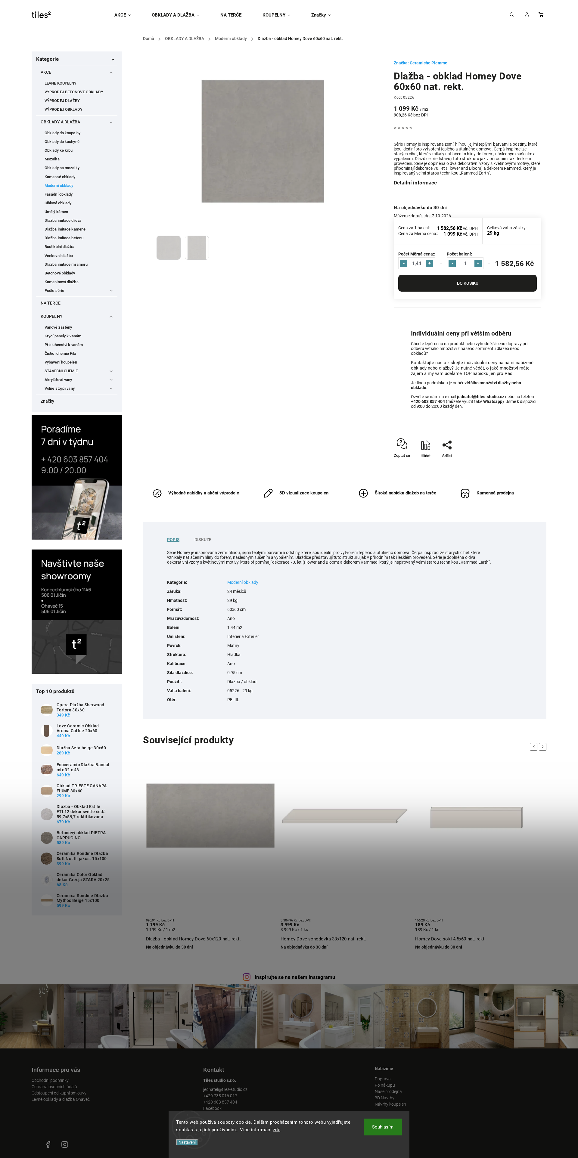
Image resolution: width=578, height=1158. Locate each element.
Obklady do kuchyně (62, 141)
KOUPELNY (52, 316)
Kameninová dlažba (62, 282)
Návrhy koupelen (390, 1104)
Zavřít (522, 466)
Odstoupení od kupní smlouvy (59, 1093)
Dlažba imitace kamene (65, 229)
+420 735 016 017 (220, 1095)
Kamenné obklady (60, 177)
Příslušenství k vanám (64, 344)
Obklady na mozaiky (62, 168)
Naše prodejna (388, 1091)
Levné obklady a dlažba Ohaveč (61, 1099)
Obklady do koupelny (62, 133)
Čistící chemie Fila (60, 353)
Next (543, 747)
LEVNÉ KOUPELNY (60, 83)
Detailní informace (415, 183)
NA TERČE (51, 303)
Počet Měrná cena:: (416, 254)
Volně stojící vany (60, 388)
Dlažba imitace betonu (64, 238)
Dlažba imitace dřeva (63, 220)
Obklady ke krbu (59, 150)
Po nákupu (385, 1085)
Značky (47, 401)
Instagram (64, 1144)
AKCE (46, 72)
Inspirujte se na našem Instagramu (295, 977)
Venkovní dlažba (59, 255)
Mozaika (52, 159)
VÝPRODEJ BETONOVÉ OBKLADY (74, 92)
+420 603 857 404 (220, 1102)
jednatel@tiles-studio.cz (225, 1089)
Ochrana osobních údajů (54, 1086)
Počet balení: (459, 254)
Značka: (420, 62)
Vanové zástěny (58, 327)
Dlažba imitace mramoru (66, 264)
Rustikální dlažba (59, 246)
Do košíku (467, 283)
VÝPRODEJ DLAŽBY (62, 100)
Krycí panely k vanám (63, 336)
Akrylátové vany (58, 379)
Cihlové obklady (58, 203)
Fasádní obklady (59, 194)
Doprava (383, 1078)
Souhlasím (382, 1127)
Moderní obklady (59, 185)
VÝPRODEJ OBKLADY (64, 109)
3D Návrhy (384, 1097)
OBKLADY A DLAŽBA (60, 121)
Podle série (54, 290)
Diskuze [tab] (202, 539)
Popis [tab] (173, 539)
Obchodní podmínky (50, 1080)
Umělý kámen (56, 211)
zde (277, 1129)
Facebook (212, 1108)
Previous (534, 747)
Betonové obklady (60, 273)
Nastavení (187, 1142)
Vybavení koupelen (61, 362)
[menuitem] (127, 15)
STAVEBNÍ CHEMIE (61, 371)
